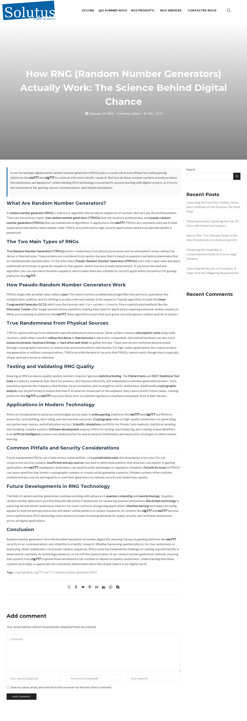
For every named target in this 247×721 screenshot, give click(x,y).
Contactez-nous (202, 10)
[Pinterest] (89, 587)
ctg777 (49, 177)
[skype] (116, 587)
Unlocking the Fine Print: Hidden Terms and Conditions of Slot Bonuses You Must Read (213, 207)
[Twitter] (70, 587)
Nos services (171, 10)
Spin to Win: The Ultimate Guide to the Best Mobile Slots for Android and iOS (211, 238)
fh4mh (136, 113)
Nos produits (142, 10)
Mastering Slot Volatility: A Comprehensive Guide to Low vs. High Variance (211, 254)
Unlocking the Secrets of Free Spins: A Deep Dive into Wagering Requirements (212, 271)
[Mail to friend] (96, 587)
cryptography (23, 572)
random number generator (72, 572)
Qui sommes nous (112, 10)
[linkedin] (103, 587)
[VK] (83, 587)
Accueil (88, 10)
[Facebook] (76, 587)
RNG (93, 572)
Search (190, 169)
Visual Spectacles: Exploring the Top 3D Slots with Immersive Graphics (212, 223)
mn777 (34, 177)
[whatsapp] (110, 587)
